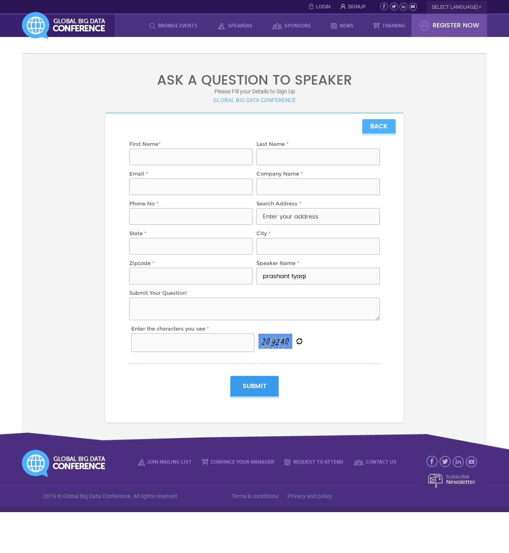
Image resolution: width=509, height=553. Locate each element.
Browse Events (177, 25)
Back (379, 126)
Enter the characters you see (170, 328)
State (138, 233)
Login (323, 7)
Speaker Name (277, 263)
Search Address (278, 203)
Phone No (144, 203)
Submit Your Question (158, 293)
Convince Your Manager (242, 461)
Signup (356, 7)
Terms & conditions (254, 496)
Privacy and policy (310, 496)
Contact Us (380, 461)
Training (393, 25)
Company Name (279, 173)
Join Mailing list (169, 461)
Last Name (272, 144)
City (263, 233)
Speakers (240, 25)
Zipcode (142, 263)
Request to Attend (318, 461)
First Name (145, 144)
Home (130, 25)
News (346, 25)
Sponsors (297, 25)
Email (138, 173)
